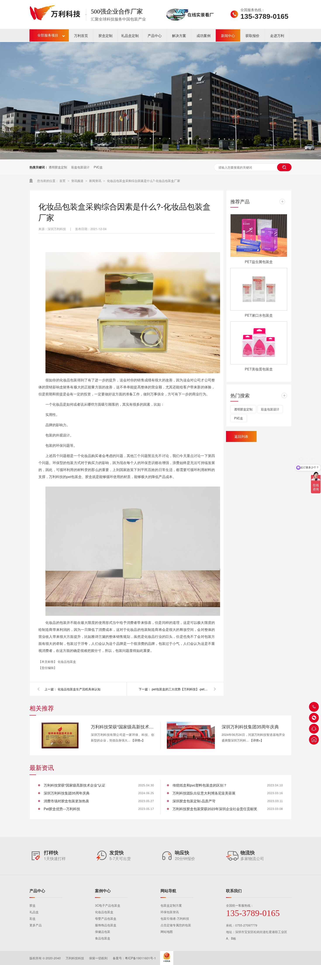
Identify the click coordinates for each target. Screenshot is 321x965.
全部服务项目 (47, 35)
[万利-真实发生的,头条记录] (160, 100)
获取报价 (252, 35)
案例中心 (103, 890)
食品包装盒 (102, 938)
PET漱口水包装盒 (259, 315)
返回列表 (241, 436)
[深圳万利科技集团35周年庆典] (191, 735)
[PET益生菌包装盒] (259, 235)
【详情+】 (138, 740)
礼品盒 (34, 912)
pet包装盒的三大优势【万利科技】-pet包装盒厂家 (180, 689)
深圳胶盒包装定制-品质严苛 (194, 800)
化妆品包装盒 (67, 661)
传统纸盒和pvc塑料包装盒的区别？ (200, 785)
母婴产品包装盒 (105, 918)
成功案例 (204, 35)
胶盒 (32, 905)
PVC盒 (98, 167)
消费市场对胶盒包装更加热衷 (66, 800)
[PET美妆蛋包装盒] (259, 343)
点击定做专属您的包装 (175, 925)
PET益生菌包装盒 (259, 261)
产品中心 (155, 35)
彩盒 (32, 918)
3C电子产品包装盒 (107, 905)
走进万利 (277, 35)
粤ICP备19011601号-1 (140, 958)
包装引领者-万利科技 (174, 918)
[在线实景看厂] (190, 27)
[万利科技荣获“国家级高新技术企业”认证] (60, 735)
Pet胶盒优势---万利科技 (62, 808)
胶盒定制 (105, 35)
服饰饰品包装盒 (105, 925)
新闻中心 (228, 35)
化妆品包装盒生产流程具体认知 (79, 689)
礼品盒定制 (130, 35)
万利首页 (81, 35)
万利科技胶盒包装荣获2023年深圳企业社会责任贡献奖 (215, 808)
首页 (62, 180)
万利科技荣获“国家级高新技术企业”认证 (122, 726)
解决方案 (179, 35)
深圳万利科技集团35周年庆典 (250, 726)
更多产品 (35, 925)
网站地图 (166, 931)
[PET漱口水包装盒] (259, 289)
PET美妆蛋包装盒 (259, 369)
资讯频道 (77, 180)
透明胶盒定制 (58, 167)
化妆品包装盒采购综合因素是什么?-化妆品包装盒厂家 (143, 180)
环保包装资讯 (169, 912)
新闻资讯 (95, 180)
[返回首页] (314, 740)
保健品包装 (102, 931)
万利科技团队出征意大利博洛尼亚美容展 (204, 793)
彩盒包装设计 (80, 167)
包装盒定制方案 (171, 905)
